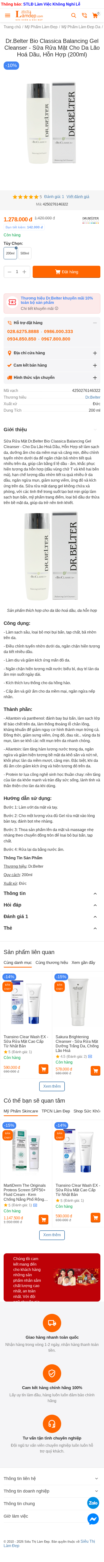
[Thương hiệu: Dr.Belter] (90, 220)
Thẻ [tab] (8, 928)
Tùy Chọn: (13, 243)
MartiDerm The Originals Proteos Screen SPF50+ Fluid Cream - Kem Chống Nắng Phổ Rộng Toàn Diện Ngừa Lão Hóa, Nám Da (25, 1192)
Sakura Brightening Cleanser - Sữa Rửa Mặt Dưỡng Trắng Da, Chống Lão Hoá (77, 1044)
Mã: (39, 204)
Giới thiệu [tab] (15, 429)
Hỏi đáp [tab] (12, 904)
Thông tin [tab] (15, 893)
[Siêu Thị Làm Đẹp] (29, 15)
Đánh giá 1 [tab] (16, 916)
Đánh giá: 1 (54, 197)
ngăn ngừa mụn (25, 480)
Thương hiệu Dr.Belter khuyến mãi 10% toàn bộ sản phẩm (57, 300)
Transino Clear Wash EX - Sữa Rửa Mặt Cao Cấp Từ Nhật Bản (26, 1041)
